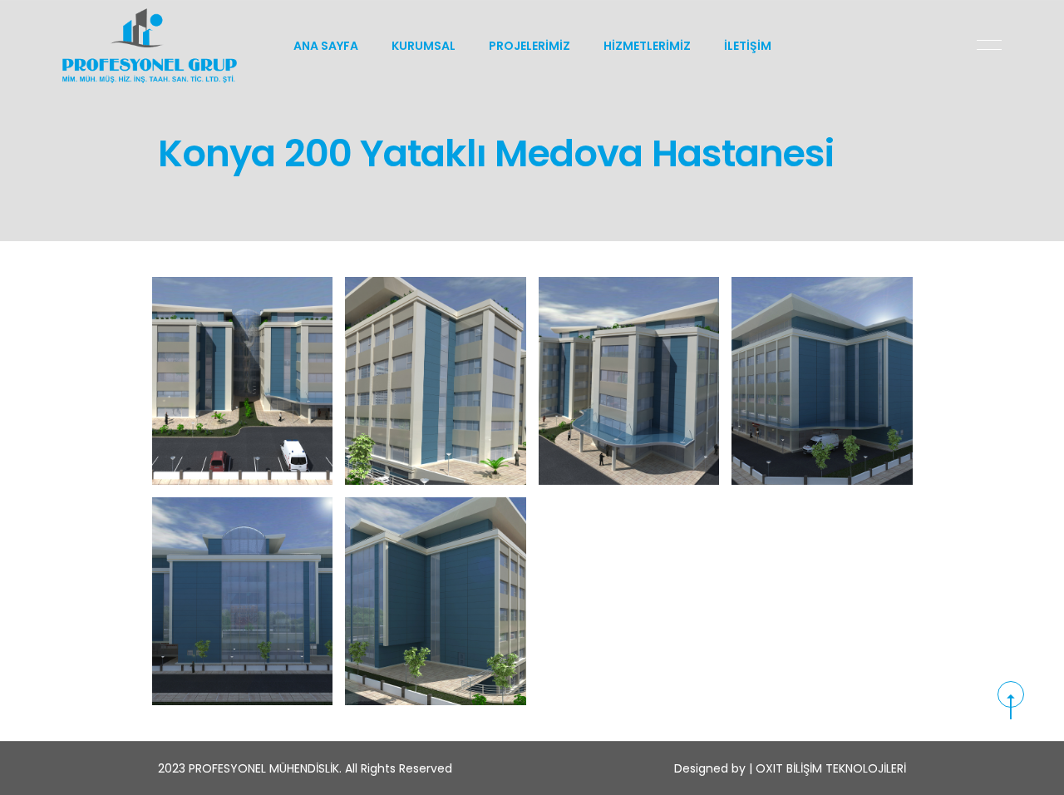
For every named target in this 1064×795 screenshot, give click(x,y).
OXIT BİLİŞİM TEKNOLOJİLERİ (831, 768)
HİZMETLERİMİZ (647, 46)
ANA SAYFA (325, 46)
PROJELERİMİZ (529, 46)
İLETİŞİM (747, 46)
